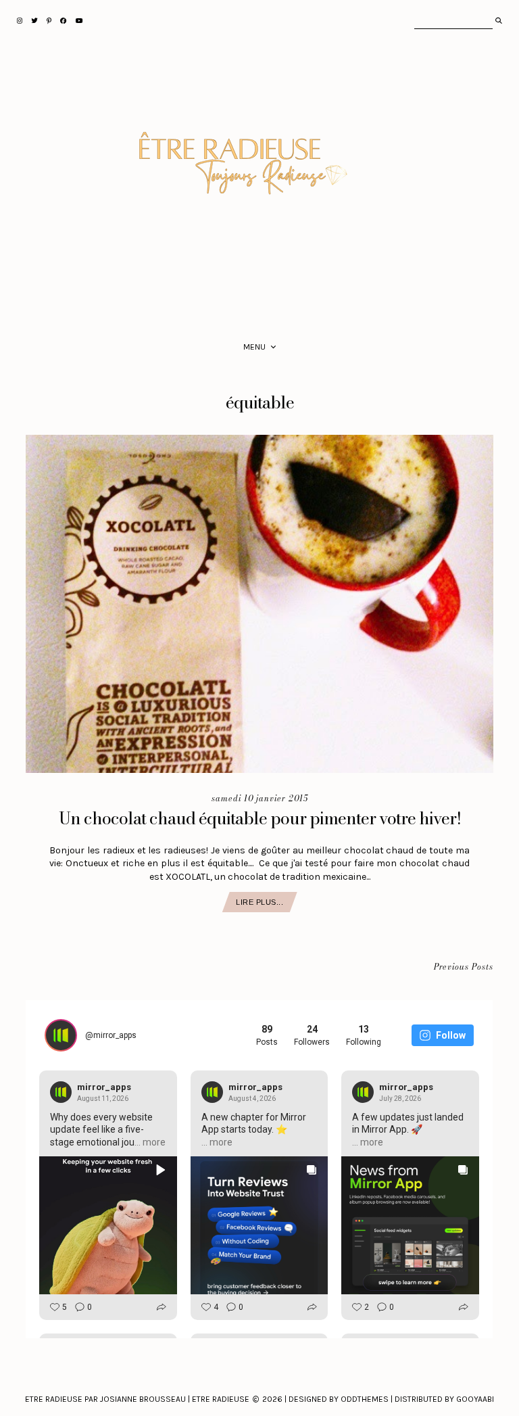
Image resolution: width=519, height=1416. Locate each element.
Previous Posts (463, 967)
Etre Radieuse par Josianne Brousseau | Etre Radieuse (137, 1399)
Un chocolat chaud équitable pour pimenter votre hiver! (260, 818)
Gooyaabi (475, 1399)
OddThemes (365, 1399)
